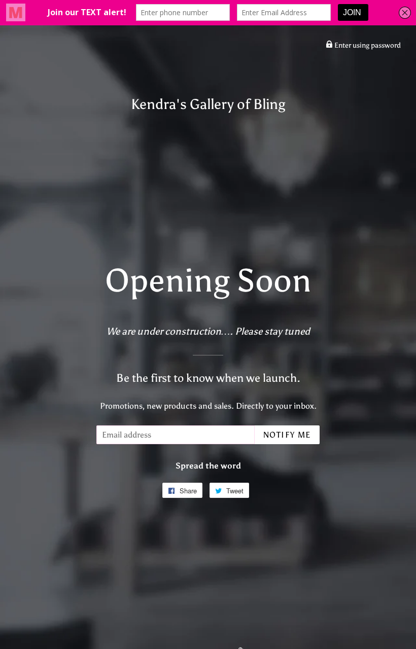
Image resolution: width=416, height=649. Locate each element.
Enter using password (367, 45)
